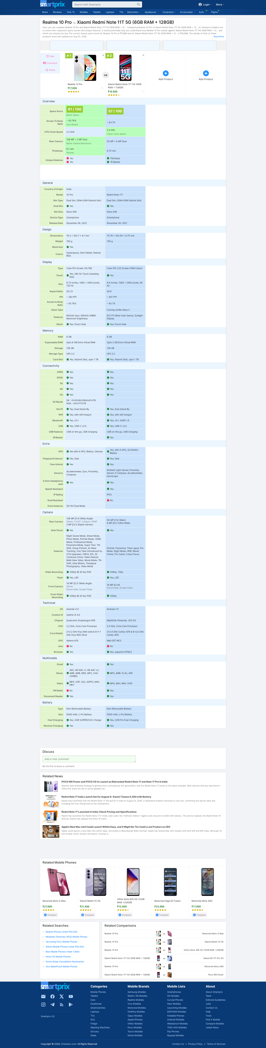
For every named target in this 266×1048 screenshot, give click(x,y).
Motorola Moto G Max (54, 901)
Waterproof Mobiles (177, 1023)
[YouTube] (70, 996)
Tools (208, 1015)
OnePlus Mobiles (136, 1011)
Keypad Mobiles (175, 1035)
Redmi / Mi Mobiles (137, 995)
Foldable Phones (175, 1015)
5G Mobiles (173, 995)
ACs (93, 1019)
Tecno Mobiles (135, 1031)
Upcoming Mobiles (177, 1007)
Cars (93, 1000)
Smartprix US (48, 1016)
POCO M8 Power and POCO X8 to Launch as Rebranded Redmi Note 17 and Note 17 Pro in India (114, 781)
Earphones (96, 1003)
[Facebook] (52, 996)
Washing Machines (100, 1027)
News (45, 12)
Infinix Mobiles (135, 1023)
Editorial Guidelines (215, 1000)
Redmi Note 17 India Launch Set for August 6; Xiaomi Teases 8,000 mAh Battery (106, 796)
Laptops (110, 12)
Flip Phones (173, 1031)
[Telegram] (52, 1004)
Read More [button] (219, 36)
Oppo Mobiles (135, 1015)
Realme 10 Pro (75, 84)
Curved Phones (175, 1000)
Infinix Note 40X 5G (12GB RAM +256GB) (130, 901)
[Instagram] (43, 1004)
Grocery (95, 1031)
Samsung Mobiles (137, 992)
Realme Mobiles (136, 1000)
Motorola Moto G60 (202, 901)
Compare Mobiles (215, 1023)
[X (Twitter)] (61, 996)
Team (208, 995)
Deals (93, 1035)
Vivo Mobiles (134, 1003)
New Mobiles (174, 1003)
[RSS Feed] (61, 1004)
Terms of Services (216, 1044)
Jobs (208, 1003)
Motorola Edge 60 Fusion (167, 901)
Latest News (212, 1027)
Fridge (94, 1023)
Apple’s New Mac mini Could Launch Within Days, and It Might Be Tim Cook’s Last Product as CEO (115, 826)
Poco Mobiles (135, 1027)
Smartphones (174, 992)
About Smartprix (214, 992)
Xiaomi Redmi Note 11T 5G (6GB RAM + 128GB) (124, 86)
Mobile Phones (98, 992)
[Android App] (70, 1004)
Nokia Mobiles (135, 1035)
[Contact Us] (43, 996)
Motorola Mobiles (137, 1007)
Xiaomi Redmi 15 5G (90, 901)
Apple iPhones (135, 1019)
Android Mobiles (175, 1019)
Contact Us (211, 1007)
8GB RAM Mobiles (176, 1011)
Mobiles (84, 12)
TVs (121, 12)
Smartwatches (98, 1007)
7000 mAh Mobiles (177, 1027)
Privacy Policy (195, 1044)
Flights (214, 12)
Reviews (57, 12)
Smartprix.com (68, 1044)
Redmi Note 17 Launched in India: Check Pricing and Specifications (98, 811)
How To (71, 12)
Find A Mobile (213, 1019)
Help (208, 1011)
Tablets (97, 12)
